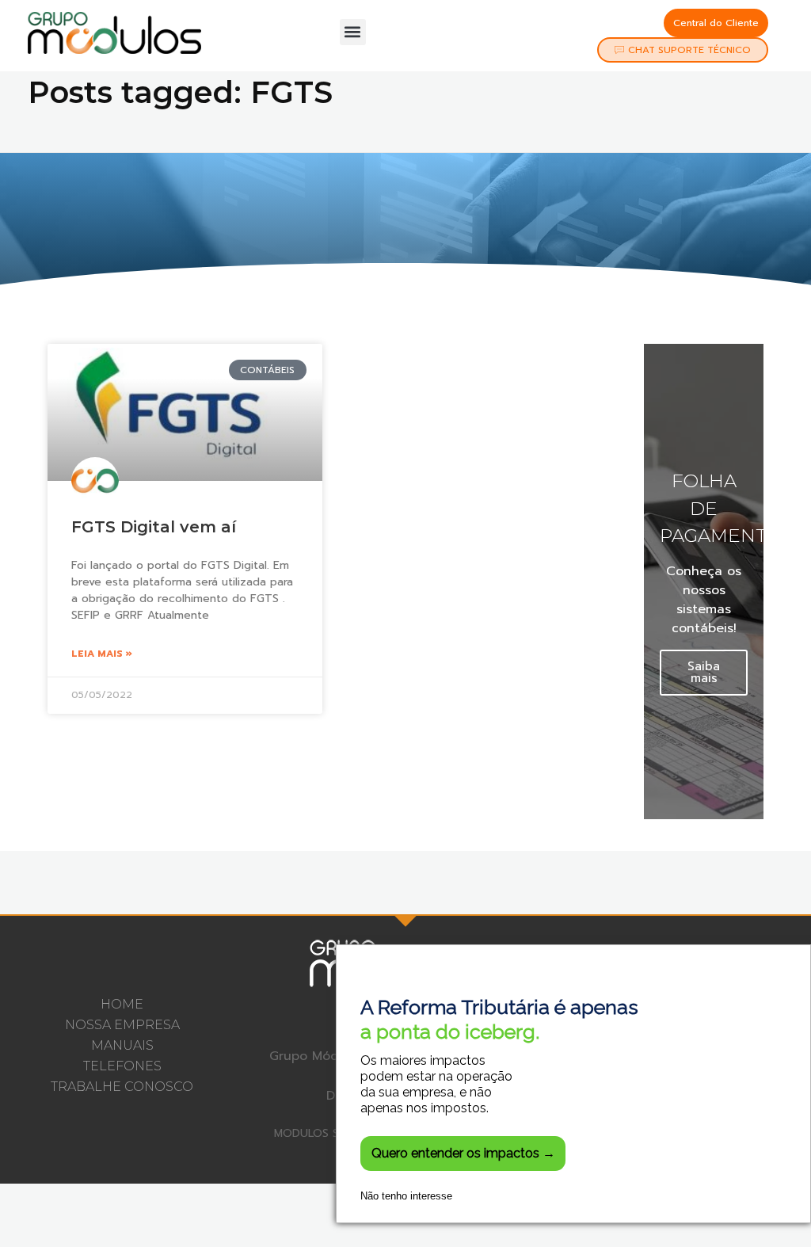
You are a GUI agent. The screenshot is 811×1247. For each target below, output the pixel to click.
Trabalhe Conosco (122, 1086)
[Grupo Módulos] (114, 33)
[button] (353, 32)
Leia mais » (101, 653)
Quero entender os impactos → (463, 1153)
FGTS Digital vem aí (153, 526)
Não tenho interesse (406, 1196)
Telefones (122, 1065)
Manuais (122, 1045)
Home (122, 1004)
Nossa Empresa (122, 1024)
